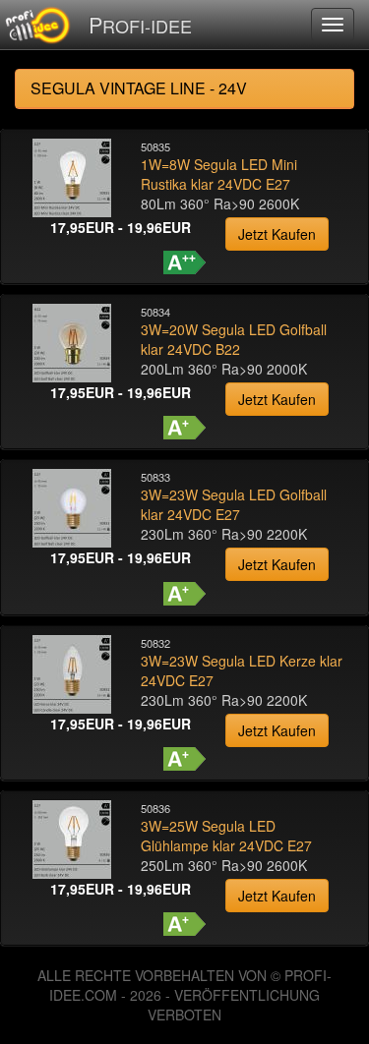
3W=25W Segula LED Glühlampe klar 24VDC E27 (226, 835)
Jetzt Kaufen (277, 234)
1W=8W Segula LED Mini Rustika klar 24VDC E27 (219, 174)
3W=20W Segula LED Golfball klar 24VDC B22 (234, 339)
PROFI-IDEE (140, 24)
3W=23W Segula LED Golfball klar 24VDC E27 (234, 504)
